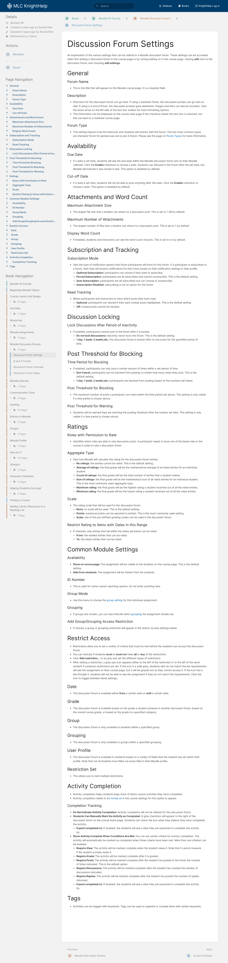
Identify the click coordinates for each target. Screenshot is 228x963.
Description (19, 94)
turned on (116, 798)
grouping (136, 614)
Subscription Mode (23, 139)
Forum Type (19, 99)
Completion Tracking (24, 261)
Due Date (17, 108)
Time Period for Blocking (26, 162)
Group (14, 239)
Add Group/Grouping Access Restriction (34, 221)
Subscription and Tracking (25, 135)
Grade (14, 234)
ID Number (18, 207)
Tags (12, 266)
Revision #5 (17, 22)
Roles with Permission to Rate (29, 180)
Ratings (14, 176)
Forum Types (174, 135)
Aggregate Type (21, 185)
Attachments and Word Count (26, 117)
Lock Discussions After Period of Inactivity (34, 153)
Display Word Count (23, 131)
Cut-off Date (19, 112)
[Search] (97, 6)
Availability (16, 103)
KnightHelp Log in (209, 5)
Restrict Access (19, 225)
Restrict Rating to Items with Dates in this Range (34, 194)
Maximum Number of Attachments (32, 126)
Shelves (167, 5)
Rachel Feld (45, 27)
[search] (114, 6)
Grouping (17, 216)
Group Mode (19, 212)
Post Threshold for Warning (28, 171)
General (14, 85)
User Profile (18, 248)
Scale (15, 189)
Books (185, 5)
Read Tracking (20, 144)
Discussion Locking (21, 149)
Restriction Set (19, 252)
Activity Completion (21, 257)
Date (14, 230)
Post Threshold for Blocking (25, 158)
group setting (114, 600)
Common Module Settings (24, 198)
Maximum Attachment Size (28, 121)
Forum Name (19, 90)
